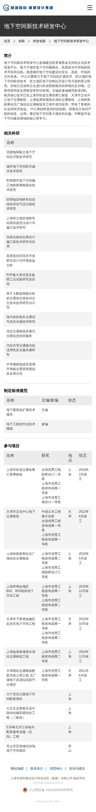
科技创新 (39, 41)
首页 (7, 41)
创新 (21, 41)
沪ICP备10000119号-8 (48, 782)
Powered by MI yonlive (48, 801)
